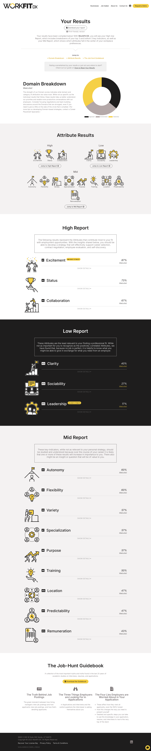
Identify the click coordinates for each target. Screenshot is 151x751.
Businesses (94, 6)
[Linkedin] (131, 742)
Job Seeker (105, 6)
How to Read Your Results (84, 68)
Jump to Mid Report (75, 207)
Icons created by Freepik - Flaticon (29, 747)
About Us (114, 6)
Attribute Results (74, 58)
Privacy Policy (45, 743)
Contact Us (123, 6)
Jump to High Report (49, 166)
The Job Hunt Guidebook (94, 58)
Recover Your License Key (28, 743)
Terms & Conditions (60, 743)
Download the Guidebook (76, 681)
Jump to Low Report (100, 166)
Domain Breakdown (56, 58)
